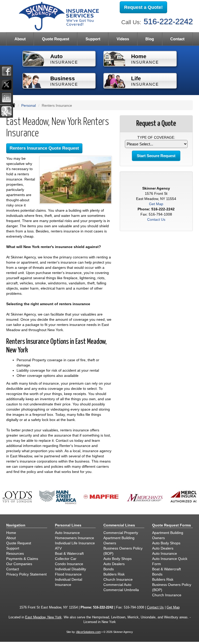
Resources (15, 553)
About (11, 538)
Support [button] (93, 39)
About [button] (20, 39)
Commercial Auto (117, 585)
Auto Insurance (67, 533)
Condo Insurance (69, 564)
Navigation (15, 525)
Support (12, 548)
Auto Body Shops (117, 559)
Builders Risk (114, 574)
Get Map (156, 204)
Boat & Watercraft (69, 553)
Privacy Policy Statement (26, 574)
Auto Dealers (114, 564)
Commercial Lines (119, 525)
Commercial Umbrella (121, 590)
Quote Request (18, 543)
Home (11, 533)
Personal (28, 105)
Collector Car (65, 559)
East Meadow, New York (43, 617)
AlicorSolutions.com (88, 631)
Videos (123, 39)
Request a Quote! (143, 7)
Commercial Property (120, 533)
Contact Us (156, 219)
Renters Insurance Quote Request (44, 148)
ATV (58, 548)
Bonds (108, 569)
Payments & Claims (22, 559)
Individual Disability (70, 569)
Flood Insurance (68, 574)
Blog (149, 39)
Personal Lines (68, 525)
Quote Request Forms (171, 525)
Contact (177, 39)
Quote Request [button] (55, 39)
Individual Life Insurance (75, 543)
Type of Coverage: (156, 137)
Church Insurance (118, 579)
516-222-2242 (168, 21)
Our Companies (19, 564)
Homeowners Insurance (74, 538)
